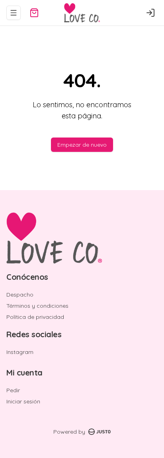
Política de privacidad (35, 316)
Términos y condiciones (37, 305)
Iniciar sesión (23, 401)
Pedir (13, 390)
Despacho (19, 294)
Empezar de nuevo (82, 144)
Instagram (19, 352)
